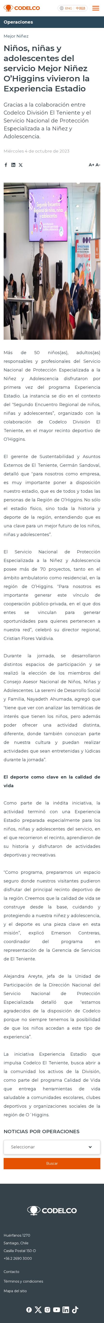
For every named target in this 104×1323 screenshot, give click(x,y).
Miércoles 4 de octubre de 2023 (36, 151)
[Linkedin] (13, 165)
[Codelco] (22, 8)
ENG (68, 8)
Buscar (52, 1163)
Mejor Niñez (16, 36)
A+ (91, 164)
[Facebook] (6, 165)
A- (98, 164)
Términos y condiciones (23, 1281)
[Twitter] (20, 165)
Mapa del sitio (15, 1291)
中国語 (80, 8)
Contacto (11, 1272)
